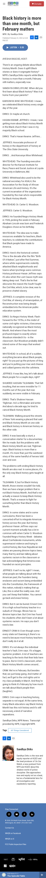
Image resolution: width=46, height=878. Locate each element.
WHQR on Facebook (13, 833)
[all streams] (42, 875)
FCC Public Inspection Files (15, 844)
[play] (3, 875)
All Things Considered (20, 730)
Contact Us (9, 828)
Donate (37, 4)
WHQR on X (9, 839)
